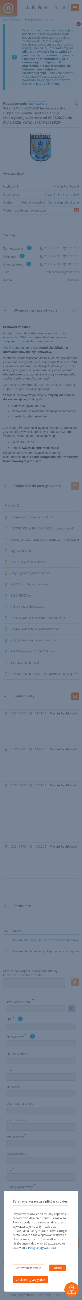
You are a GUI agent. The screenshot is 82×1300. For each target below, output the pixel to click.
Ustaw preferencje (28, 1268)
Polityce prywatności (42, 1248)
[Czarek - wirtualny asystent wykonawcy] (71, 1289)
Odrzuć (57, 1268)
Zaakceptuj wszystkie (30, 1280)
